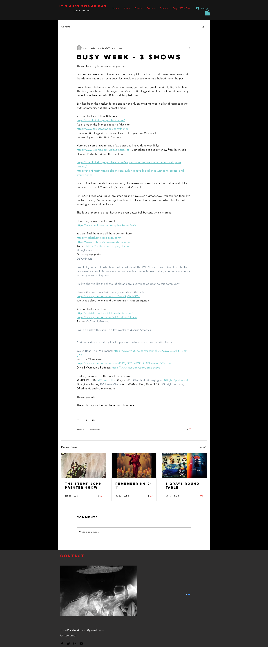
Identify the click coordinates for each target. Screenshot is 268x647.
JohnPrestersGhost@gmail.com (82, 630)
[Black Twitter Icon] (68, 643)
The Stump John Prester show (83, 485)
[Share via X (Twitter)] (85, 419)
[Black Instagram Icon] (75, 643)
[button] (207, 12)
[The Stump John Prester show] (83, 465)
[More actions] (189, 48)
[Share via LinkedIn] (93, 419)
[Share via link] (100, 419)
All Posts (65, 26)
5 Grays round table (183, 485)
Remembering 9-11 (133, 485)
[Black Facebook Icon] (62, 643)
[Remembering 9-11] (134, 465)
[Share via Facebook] (78, 419)
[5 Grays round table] (184, 465)
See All (203, 446)
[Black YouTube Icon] (81, 643)
